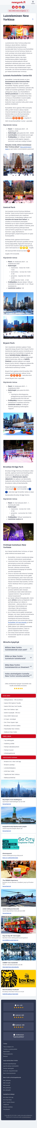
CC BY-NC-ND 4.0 (26, 1117)
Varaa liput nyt (7, 804)
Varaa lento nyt (7, 913)
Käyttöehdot (6, 1051)
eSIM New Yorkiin (9, 771)
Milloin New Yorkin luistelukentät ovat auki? (16, 648)
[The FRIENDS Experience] (18, 869)
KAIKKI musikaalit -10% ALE (12, 713)
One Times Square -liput (11, 722)
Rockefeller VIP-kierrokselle (17, 622)
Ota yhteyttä (6, 1109)
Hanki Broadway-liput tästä (10, 994)
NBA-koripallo (6, 1083)
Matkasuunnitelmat (9, 777)
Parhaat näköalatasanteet (11, 747)
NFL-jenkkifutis (7, 1087)
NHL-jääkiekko (7, 1080)
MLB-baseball (6, 1085)
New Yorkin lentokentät (9, 1073)
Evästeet (5, 1056)
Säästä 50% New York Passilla (13, 706)
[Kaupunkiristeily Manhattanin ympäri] (18, 815)
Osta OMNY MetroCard (11, 716)
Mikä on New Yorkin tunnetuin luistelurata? (15, 657)
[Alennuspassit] (18, 842)
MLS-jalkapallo (7, 1090)
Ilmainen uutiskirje (9, 765)
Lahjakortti (6, 1104)
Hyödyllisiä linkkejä (8, 1094)
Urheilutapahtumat (9, 753)
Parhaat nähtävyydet (8, 1068)
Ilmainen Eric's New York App (12, 761)
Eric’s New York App (8, 1097)
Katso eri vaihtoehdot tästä (10, 858)
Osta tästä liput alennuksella (11, 967)
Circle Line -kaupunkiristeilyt (10, 1071)
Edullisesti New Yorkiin (10, 732)
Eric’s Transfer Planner (9, 1102)
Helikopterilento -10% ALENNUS (13, 700)
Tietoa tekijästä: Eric (8, 1047)
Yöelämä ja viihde (9, 743)
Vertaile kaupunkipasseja (9, 1063)
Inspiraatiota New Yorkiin (10, 1060)
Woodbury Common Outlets (12, 725)
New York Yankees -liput (11, 709)
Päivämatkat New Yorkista (11, 729)
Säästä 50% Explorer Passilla (12, 703)
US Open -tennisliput (10, 719)
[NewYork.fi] (18, 2)
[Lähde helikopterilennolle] (18, 898)
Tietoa (5, 1043)
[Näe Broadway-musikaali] (18, 978)
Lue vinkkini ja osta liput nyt (10, 940)
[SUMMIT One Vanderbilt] (18, 951)
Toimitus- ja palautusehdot (10, 1049)
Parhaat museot (8, 750)
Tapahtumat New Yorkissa (11, 774)
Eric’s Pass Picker (7, 1100)
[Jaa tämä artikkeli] (32, 19)
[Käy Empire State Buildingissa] (18, 788)
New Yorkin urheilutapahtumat (12, 1077)
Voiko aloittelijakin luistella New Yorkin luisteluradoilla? (17, 674)
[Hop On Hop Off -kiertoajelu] (18, 924)
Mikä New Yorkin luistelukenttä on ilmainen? (17, 666)
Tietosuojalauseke (8, 1054)
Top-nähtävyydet (9, 740)
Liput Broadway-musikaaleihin (11, 1066)
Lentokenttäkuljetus (10, 768)
